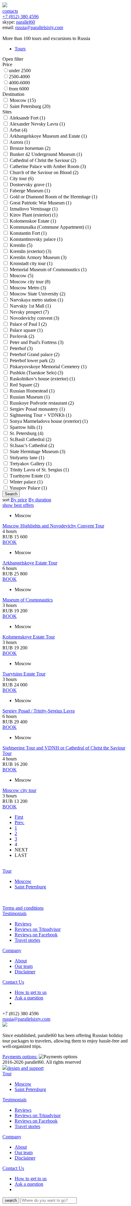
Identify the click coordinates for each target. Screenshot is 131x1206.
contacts (10, 11)
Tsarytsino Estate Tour (23, 673)
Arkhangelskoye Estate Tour (29, 562)
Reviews (23, 923)
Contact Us (13, 982)
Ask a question (29, 997)
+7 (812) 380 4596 (20, 16)
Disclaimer (25, 971)
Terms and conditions (23, 908)
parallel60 (25, 22)
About (21, 960)
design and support (25, 1068)
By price (19, 499)
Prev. (19, 822)
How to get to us (31, 992)
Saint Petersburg (30, 886)
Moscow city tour (19, 790)
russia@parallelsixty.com (39, 27)
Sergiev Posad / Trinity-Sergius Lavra (38, 710)
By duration (39, 499)
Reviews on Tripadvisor (38, 929)
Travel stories (27, 940)
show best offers (18, 505)
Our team (24, 966)
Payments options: (19, 1056)
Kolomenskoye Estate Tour (28, 636)
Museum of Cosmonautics (27, 599)
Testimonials (14, 913)
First (19, 817)
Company (11, 950)
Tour (7, 871)
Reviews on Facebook (36, 934)
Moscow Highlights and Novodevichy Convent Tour (53, 525)
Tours (20, 48)
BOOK (9, 542)
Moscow (23, 881)
